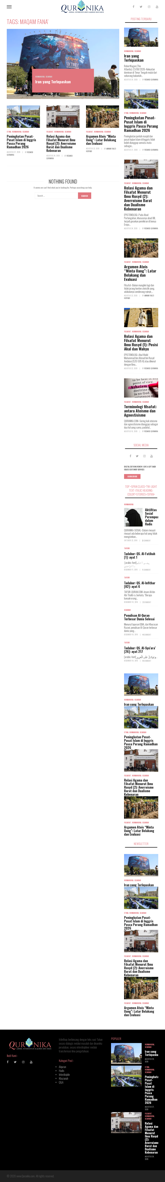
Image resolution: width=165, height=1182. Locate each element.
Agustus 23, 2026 (93, 148)
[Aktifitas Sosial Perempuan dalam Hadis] (133, 517)
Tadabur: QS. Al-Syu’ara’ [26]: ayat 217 (140, 649)
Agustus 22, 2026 (131, 368)
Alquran (62, 1067)
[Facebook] (133, 6)
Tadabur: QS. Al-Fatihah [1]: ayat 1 (139, 555)
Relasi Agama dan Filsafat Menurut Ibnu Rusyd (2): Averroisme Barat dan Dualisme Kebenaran (61, 143)
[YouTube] (157, 6)
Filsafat (49, 131)
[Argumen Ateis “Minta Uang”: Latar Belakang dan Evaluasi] (102, 116)
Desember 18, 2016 (131, 602)
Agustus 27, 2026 (14, 152)
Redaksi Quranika (151, 79)
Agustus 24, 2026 (53, 155)
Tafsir (127, 548)
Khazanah (63, 1078)
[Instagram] (149, 6)
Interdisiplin (64, 1074)
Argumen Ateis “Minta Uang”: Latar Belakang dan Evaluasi (101, 140)
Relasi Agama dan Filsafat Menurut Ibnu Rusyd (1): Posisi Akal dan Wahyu (141, 342)
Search (84, 195)
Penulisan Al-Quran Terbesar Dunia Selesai (139, 617)
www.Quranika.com (25, 1176)
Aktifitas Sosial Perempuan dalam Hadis (152, 516)
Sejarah (49, 76)
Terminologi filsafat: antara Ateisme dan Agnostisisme (140, 411)
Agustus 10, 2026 (131, 431)
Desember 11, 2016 (131, 569)
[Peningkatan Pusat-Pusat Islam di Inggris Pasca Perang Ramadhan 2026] (23, 116)
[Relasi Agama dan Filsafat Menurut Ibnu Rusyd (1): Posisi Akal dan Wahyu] (141, 317)
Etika (9, 131)
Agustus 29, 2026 (131, 79)
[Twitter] (141, 6)
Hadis (61, 1071)
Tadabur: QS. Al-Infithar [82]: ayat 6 (139, 584)
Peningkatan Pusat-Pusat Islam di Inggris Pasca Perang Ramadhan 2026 (21, 141)
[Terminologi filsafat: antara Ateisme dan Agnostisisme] (141, 388)
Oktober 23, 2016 (131, 540)
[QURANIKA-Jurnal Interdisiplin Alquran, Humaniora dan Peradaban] (82, 6)
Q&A (61, 1082)
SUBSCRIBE (132, 476)
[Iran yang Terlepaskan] (63, 64)
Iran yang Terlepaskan (53, 81)
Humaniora (40, 76)
